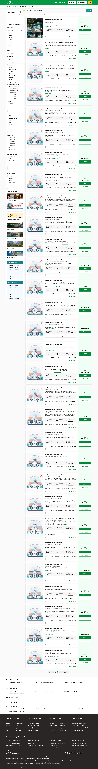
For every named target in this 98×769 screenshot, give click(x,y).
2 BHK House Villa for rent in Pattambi (44, 700)
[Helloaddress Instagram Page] (69, 753)
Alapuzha (8, 723)
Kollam (17, 722)
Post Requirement (82, 2)
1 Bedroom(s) (12, 147)
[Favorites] (47, 37)
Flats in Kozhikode (31, 728)
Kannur (7, 732)
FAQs (91, 767)
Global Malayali (58, 756)
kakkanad (62, 725)
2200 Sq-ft (70, 485)
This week (11, 178)
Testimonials (22, 758)
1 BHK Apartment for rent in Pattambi (15, 711)
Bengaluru (11, 37)
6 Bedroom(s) (12, 145)
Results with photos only (14, 24)
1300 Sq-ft (70, 206)
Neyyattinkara (53, 732)
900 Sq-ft (70, 119)
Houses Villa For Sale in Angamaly (13, 743)
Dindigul (10, 46)
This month (11, 180)
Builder (10, 105)
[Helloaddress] (12, 2)
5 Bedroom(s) (12, 143)
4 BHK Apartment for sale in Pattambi (74, 691)
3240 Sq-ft (70, 268)
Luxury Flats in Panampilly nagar (34, 732)
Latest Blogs (15, 758)
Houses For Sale (31, 743)
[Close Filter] (24, 10)
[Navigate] (28, 28)
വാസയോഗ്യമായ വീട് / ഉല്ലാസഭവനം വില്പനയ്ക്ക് (59, 42)
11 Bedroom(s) (12, 152)
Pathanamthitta (19, 723)
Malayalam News (17, 756)
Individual (11, 103)
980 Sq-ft (70, 228)
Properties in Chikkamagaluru (15, 274)
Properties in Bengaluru (14, 269)
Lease (10, 115)
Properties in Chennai (13, 271)
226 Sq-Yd (70, 552)
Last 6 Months (12, 185)
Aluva (61, 723)
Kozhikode (8, 730)
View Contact (85, 30)
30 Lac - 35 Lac (12, 171)
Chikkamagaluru (12, 41)
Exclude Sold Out (13, 188)
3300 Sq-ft (70, 595)
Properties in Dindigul (13, 278)
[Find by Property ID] (22, 21)
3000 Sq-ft (70, 75)
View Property (48, 26)
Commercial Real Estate (76, 747)
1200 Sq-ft (70, 290)
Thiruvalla (52, 730)
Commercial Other (13, 94)
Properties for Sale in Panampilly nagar (80, 727)
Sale (10, 111)
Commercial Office (13, 90)
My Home (39, 758)
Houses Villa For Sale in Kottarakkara (35, 745)
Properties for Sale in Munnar (78, 732)
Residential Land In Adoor (33, 747)
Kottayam (8, 725)
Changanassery (53, 725)
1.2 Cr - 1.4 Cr (12, 158)
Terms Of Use (87, 767)
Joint (10, 122)
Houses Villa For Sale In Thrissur (78, 740)
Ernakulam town (63, 722)
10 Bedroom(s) (12, 149)
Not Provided (12, 156)
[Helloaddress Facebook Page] (65, 753)
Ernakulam (11, 48)
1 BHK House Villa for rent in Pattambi (15, 702)
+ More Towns (63, 732)
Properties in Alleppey (13, 267)
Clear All (48, 14)
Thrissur (18, 727)
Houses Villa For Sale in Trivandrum (13, 740)
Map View (90, 10)
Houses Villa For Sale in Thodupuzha (13, 747)
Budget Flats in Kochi (32, 722)
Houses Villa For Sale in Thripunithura (79, 742)
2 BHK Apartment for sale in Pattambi (45, 691)
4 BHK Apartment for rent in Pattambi (74, 709)
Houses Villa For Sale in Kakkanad (35, 742)
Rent (10, 113)
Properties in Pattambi (14, 285)
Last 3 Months (12, 182)
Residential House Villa (14, 84)
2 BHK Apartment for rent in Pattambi (44, 709)
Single (10, 120)
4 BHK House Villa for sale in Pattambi (74, 682)
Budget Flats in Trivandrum (33, 723)
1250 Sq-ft (70, 398)
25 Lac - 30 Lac (12, 160)
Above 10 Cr (11, 167)
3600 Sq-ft (70, 184)
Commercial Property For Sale (55, 747)
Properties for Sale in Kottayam (78, 725)
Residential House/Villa (39, 14)
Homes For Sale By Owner (11, 742)
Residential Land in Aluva (54, 742)
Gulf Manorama (50, 756)
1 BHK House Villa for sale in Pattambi (15, 685)
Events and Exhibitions (30, 758)
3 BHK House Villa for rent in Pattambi (15, 700)
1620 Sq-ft (70, 463)
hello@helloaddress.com (55, 763)
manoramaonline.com (36, 767)
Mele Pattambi (12, 69)
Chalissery (11, 71)
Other (10, 124)
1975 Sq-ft (70, 30)
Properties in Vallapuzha (14, 298)
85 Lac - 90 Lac (12, 165)
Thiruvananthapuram (10, 722)
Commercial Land (13, 92)
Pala (51, 728)
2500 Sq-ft (70, 421)
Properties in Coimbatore (14, 276)
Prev (53, 672)
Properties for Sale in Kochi (77, 722)
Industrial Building (13, 99)
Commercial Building (13, 88)
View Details (85, 33)
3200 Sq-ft (70, 97)
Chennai (11, 39)
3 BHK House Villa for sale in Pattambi (15, 682)
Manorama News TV (34, 756)
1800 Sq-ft (70, 332)
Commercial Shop (13, 96)
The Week (65, 756)
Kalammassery (63, 727)
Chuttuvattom (43, 756)
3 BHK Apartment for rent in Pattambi (15, 709)
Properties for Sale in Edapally (78, 728)
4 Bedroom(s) (12, 141)
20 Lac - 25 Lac (12, 169)
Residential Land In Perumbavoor (13, 745)
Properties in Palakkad (14, 265)
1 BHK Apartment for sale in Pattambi (15, 693)
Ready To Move (12, 132)
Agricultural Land (13, 86)
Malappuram (19, 728)
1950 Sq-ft (70, 616)
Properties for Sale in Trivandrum (79, 723)
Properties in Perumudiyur (14, 296)
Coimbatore (11, 43)
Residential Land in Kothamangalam (57, 743)
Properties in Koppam (13, 287)
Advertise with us (45, 758)
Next (65, 672)
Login (90, 2)
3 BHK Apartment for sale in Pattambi (15, 691)
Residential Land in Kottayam (55, 740)
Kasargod (18, 732)
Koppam (11, 67)
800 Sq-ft (70, 248)
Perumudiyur (12, 75)
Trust (10, 126)
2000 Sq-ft (70, 52)
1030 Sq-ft (70, 574)
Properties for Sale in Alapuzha (78, 730)
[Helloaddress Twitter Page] (67, 753)
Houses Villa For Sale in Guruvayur (78, 743)
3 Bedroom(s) (12, 137)
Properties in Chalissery (14, 292)
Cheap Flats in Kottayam (33, 730)
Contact (85, 51)
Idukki (17, 725)
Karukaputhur (12, 79)
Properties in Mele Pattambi (15, 289)
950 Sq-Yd (70, 528)
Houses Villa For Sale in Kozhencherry (79, 745)
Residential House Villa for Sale (53, 19)
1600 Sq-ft (70, 311)
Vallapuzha (11, 77)
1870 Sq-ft (70, 162)
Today (10, 176)
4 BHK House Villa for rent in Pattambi (74, 700)
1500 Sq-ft (70, 140)
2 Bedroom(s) (12, 139)
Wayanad (18, 730)
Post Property (72, 2)
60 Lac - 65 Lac (12, 163)
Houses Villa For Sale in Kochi (34, 740)
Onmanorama (25, 756)
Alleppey (11, 35)
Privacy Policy (81, 767)
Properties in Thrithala (13, 294)
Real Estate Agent (53, 745)
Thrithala (11, 73)
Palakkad (11, 33)
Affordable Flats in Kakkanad (34, 725)
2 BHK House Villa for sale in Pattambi (45, 682)
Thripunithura (63, 730)
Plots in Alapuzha (31, 727)
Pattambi (11, 56)
